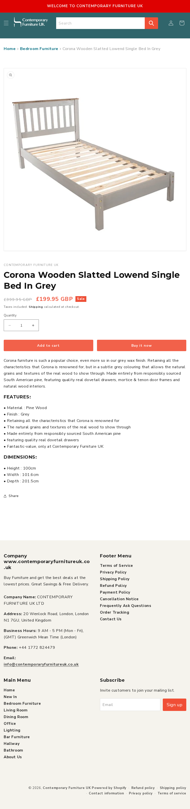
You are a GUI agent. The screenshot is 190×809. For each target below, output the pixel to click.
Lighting (12, 730)
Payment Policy (115, 592)
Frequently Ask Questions (125, 605)
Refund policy (143, 788)
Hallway (12, 743)
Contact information (106, 793)
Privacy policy (141, 793)
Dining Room (16, 716)
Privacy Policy (113, 572)
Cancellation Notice (119, 599)
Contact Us (111, 619)
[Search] (151, 23)
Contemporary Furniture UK (67, 788)
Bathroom (13, 750)
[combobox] (100, 23)
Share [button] (14, 496)
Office (10, 723)
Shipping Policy (115, 578)
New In (10, 696)
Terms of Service (116, 565)
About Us (13, 757)
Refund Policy (113, 585)
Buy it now (141, 345)
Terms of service (172, 793)
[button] (6, 23)
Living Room (16, 710)
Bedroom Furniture (39, 49)
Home (10, 49)
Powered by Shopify (109, 788)
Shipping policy (173, 788)
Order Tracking (114, 612)
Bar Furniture (17, 736)
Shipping (36, 307)
